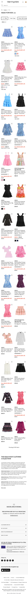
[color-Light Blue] (4, 387)
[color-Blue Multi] (15, 53)
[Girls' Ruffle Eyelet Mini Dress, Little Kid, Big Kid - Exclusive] (7, 66)
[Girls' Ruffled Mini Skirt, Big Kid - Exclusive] (7, 427)
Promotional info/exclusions (13, 551)
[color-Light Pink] (2, 180)
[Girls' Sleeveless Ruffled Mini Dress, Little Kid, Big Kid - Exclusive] (7, 281)
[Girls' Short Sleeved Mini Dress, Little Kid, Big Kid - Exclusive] (20, 159)
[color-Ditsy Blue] (2, 387)
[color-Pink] (4, 209)
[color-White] (2, 87)
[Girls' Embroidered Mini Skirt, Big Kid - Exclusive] (20, 367)
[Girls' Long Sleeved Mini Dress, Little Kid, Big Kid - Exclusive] (20, 338)
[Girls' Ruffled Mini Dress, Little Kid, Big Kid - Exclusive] (20, 32)
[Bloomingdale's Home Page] (13, 2)
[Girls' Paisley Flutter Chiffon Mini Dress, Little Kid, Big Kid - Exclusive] (20, 281)
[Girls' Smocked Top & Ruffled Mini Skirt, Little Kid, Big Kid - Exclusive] (7, 251)
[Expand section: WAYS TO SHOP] (14, 535)
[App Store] (5, 570)
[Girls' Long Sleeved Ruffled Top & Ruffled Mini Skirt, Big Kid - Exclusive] (7, 398)
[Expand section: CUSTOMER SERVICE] (14, 525)
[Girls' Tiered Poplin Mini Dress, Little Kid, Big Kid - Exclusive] (7, 100)
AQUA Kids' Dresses (5, 470)
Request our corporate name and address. (15, 590)
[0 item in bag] (26, 2)
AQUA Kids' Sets (4, 481)
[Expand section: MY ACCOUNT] (14, 528)
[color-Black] (4, 180)
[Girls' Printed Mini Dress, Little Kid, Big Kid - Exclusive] (20, 398)
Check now (21, 551)
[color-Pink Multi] (17, 53)
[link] (7, 46)
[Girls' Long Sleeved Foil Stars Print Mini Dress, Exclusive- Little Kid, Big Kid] (7, 220)
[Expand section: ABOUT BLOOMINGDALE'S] (14, 532)
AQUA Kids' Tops (4, 476)
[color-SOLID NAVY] (17, 240)
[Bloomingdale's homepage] (2, 10)
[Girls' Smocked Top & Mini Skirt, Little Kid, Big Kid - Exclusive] (7, 338)
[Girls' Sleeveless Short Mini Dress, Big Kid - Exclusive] (7, 367)
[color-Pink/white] (4, 87)
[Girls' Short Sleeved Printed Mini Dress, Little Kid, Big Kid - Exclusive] (20, 191)
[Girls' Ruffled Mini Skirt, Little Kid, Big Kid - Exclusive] (7, 32)
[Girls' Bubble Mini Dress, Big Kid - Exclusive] (7, 159)
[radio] (15, 54)
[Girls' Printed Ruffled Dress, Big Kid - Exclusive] (20, 427)
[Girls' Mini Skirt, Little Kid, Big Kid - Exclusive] (20, 310)
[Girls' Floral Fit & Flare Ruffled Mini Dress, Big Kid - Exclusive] (20, 129)
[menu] (2, 2)
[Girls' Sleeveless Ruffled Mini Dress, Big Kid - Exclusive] (7, 191)
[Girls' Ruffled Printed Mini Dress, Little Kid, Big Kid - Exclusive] (20, 251)
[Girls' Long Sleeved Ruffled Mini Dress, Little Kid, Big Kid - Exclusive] (7, 129)
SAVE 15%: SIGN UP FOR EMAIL (14, 506)
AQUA (5, 10)
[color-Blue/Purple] (6, 87)
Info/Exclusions (14, 515)
